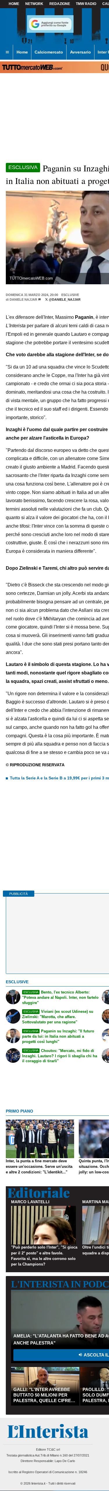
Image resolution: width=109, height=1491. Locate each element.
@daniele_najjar (64, 299)
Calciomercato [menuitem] (49, 52)
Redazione (59, 4)
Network (34, 4)
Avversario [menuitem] (80, 52)
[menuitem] (7, 52)
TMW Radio (86, 4)
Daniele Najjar (23, 299)
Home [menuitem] (22, 52)
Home (14, 4)
